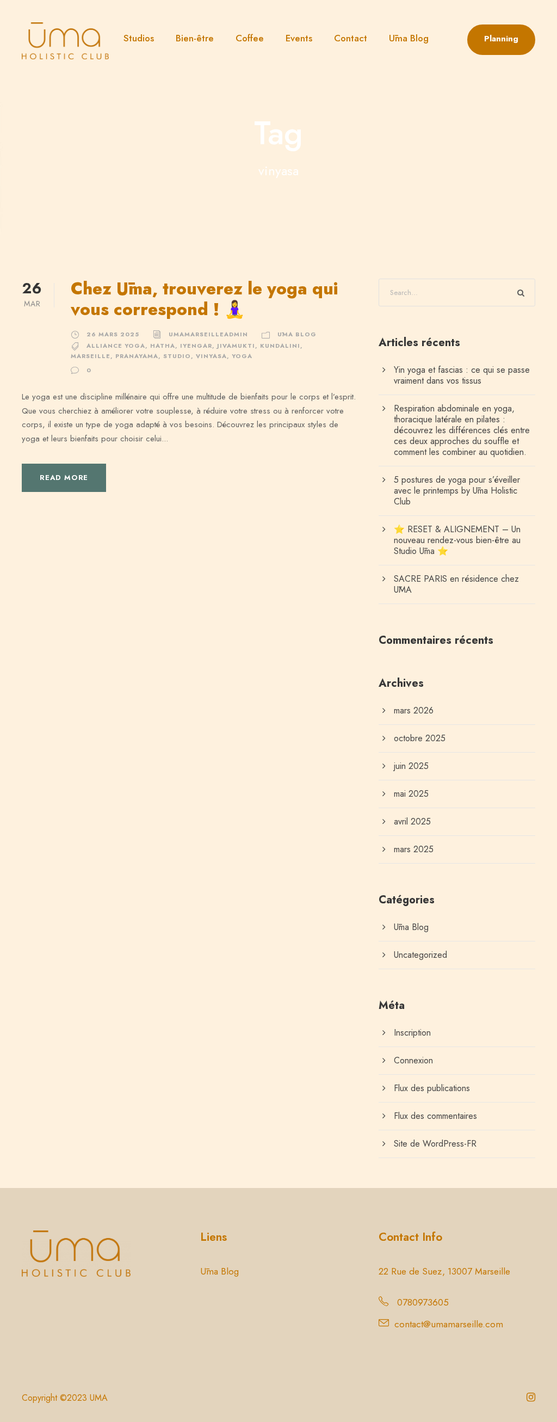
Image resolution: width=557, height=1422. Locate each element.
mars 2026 (414, 710)
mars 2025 (414, 849)
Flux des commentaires (435, 1116)
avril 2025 (412, 821)
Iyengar (196, 345)
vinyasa (211, 356)
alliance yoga (115, 345)
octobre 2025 (419, 738)
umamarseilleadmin (208, 334)
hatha (162, 345)
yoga (242, 356)
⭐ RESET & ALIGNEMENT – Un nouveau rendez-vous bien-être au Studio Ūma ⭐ (457, 540)
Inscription (412, 1032)
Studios (138, 38)
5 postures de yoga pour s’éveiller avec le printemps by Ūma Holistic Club (457, 490)
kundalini (280, 345)
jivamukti (236, 345)
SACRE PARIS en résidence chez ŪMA (456, 584)
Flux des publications (432, 1088)
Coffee (250, 38)
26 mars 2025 (112, 334)
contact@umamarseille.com (448, 1324)
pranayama (136, 356)
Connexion (413, 1060)
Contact (350, 38)
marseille (90, 356)
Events (299, 38)
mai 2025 (411, 793)
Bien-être (195, 38)
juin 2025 (411, 766)
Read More (64, 477)
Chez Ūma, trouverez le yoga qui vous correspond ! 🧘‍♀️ (204, 298)
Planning (501, 39)
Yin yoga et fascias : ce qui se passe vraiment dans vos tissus (462, 375)
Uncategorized (420, 955)
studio (177, 356)
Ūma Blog (409, 38)
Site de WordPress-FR (435, 1143)
